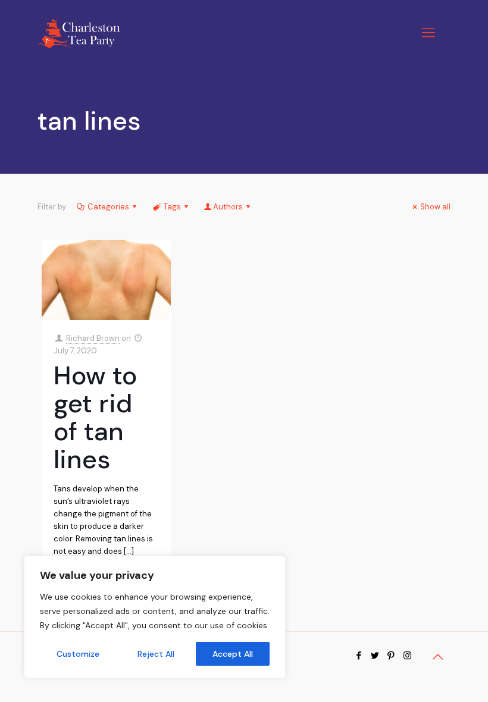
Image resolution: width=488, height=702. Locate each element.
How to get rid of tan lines (95, 417)
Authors (228, 207)
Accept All (232, 653)
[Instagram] (407, 656)
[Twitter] (375, 656)
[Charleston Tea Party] (78, 32)
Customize (78, 653)
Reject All (155, 653)
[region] (155, 617)
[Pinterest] (391, 656)
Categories (108, 207)
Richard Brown (93, 338)
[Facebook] (359, 656)
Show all (435, 207)
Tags (172, 207)
